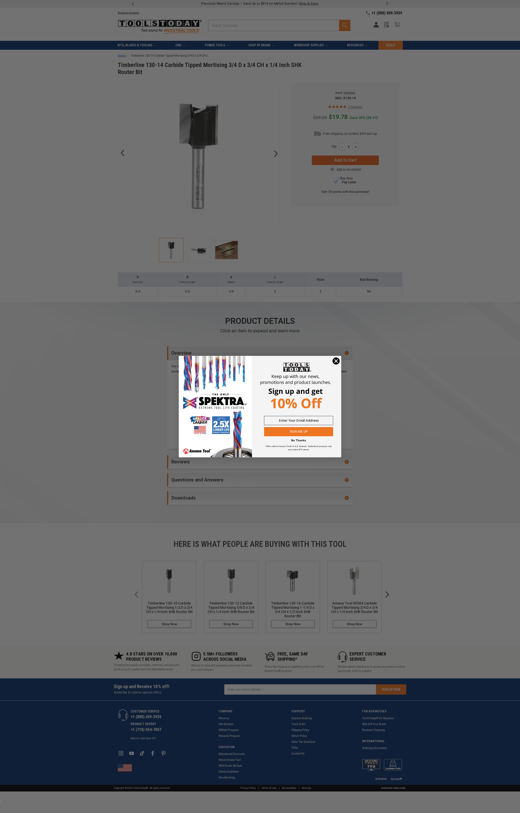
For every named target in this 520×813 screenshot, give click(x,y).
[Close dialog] (336, 361)
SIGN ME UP (299, 431)
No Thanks (298, 440)
